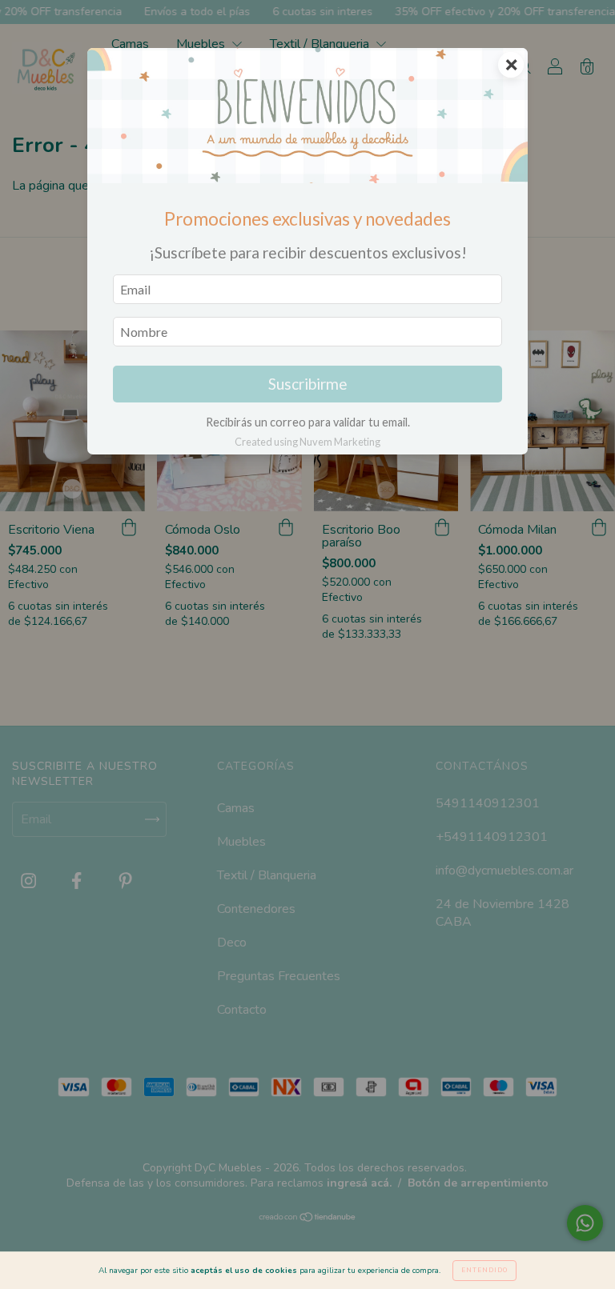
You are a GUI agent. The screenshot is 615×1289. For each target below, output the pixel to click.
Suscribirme (308, 383)
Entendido (484, 1270)
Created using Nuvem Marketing (307, 441)
